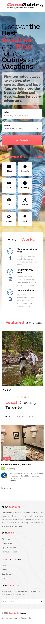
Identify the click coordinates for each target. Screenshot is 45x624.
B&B (31, 416)
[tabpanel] (22, 362)
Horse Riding (9, 390)
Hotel (8, 416)
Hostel (20, 416)
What (6, 112)
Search (24, 140)
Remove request (9, 552)
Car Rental (6, 574)
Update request (9, 547)
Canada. (18, 613)
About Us (6, 539)
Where (7, 125)
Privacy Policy (25, 618)
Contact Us (7, 543)
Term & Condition (9, 618)
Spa (3, 578)
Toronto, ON (9, 488)
